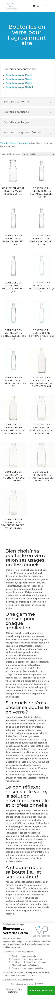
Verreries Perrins (8, 143)
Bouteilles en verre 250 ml (19, 75)
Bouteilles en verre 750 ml (19, 83)
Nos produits (24, 143)
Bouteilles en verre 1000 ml (19, 87)
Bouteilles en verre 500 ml (19, 79)
